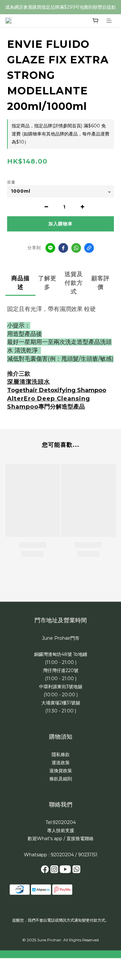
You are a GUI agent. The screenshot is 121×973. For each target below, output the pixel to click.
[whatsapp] (76, 248)
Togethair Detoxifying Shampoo (56, 390)
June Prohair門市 (60, 638)
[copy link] (89, 248)
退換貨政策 (60, 771)
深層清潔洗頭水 (28, 381)
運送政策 (61, 762)
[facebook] (63, 248)
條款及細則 (60, 779)
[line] (50, 248)
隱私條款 (61, 754)
